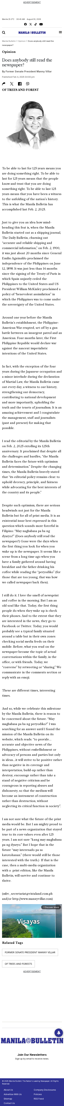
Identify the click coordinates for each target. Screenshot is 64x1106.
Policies (38, 1094)
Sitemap (8, 1098)
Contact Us (9, 1103)
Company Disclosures (45, 1090)
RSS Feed (39, 1098)
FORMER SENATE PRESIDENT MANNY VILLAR (30, 952)
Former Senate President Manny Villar (29, 71)
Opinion (9, 51)
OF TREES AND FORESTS (18, 963)
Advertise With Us (13, 1094)
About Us (8, 1090)
